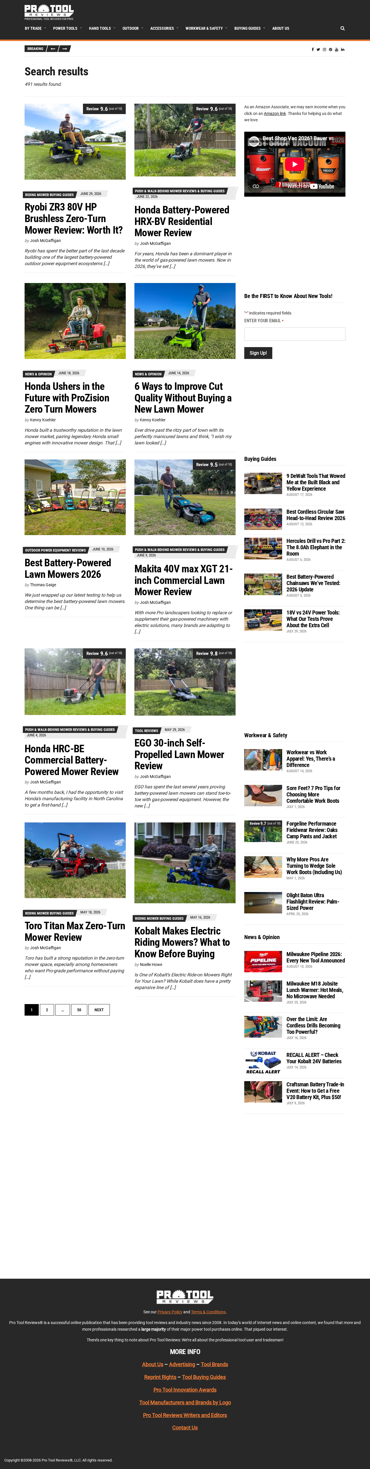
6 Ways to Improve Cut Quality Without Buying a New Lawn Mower (183, 397)
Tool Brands (214, 1364)
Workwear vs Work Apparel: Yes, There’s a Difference (310, 758)
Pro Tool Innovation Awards (185, 1390)
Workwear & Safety (204, 28)
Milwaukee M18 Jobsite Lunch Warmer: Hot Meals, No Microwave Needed (314, 990)
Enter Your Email (264, 320)
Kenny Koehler (43, 420)
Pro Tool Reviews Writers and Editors (185, 1415)
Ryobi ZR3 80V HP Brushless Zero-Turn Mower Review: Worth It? (74, 218)
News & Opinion (38, 374)
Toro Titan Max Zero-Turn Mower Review (75, 931)
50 (79, 1010)
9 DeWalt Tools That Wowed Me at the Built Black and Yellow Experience (315, 482)
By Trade (33, 28)
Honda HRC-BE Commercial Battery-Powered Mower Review (72, 760)
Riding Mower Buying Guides (49, 195)
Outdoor (131, 28)
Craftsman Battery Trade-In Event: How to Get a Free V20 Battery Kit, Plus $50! (315, 1091)
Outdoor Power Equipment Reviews (55, 550)
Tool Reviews (146, 731)
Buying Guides (247, 28)
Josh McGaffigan (45, 240)
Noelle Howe (151, 964)
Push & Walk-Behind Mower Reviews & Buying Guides (180, 191)
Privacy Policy (170, 1312)
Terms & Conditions (208, 1312)
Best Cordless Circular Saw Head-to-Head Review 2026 (315, 515)
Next (99, 1010)
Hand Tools (100, 28)
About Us (280, 28)
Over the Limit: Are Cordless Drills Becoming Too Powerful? (313, 1025)
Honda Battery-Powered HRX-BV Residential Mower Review (181, 221)
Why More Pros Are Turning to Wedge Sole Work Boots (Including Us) (314, 866)
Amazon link (275, 113)
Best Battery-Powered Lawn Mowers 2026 (68, 568)
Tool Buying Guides (204, 1377)
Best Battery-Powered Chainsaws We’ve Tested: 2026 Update (313, 583)
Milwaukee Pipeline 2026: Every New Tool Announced (315, 957)
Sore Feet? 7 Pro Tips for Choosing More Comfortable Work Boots (313, 794)
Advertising (182, 1364)
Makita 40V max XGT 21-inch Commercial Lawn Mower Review (183, 580)
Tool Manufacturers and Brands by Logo (185, 1402)
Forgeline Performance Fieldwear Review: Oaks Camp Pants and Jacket (311, 830)
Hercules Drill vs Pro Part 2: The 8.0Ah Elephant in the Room (315, 547)
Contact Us (185, 1428)
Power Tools (65, 28)
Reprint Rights (160, 1377)
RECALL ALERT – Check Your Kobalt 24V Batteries (313, 1058)
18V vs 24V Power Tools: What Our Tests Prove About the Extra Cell (312, 619)
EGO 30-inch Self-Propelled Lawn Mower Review (179, 754)
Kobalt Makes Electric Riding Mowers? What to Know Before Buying (182, 942)
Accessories (162, 28)
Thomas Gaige (43, 584)
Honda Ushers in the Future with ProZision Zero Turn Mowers (67, 397)
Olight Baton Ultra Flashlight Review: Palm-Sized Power (312, 901)
